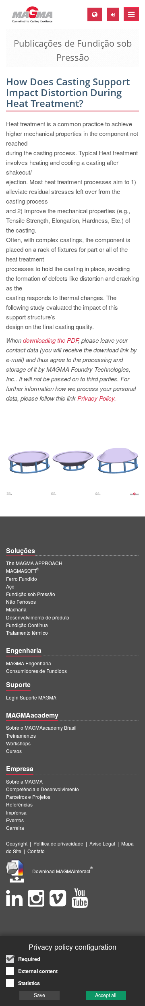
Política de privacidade (58, 843)
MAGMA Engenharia (28, 663)
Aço (10, 586)
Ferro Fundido (21, 578)
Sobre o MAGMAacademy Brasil (41, 727)
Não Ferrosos (21, 601)
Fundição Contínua (27, 624)
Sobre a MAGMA (24, 781)
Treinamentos (21, 735)
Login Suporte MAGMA (31, 697)
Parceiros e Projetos (28, 796)
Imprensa (16, 812)
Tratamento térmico (27, 632)
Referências (19, 804)
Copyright (16, 843)
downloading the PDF (50, 340)
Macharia (16, 609)
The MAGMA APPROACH (34, 563)
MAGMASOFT (22, 570)
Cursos (14, 750)
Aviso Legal (102, 843)
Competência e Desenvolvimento (42, 789)
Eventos (15, 820)
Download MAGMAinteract (62, 871)
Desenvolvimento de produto (37, 617)
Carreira (15, 827)
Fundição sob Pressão (30, 593)
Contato (36, 851)
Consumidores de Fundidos (36, 670)
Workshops (18, 743)
